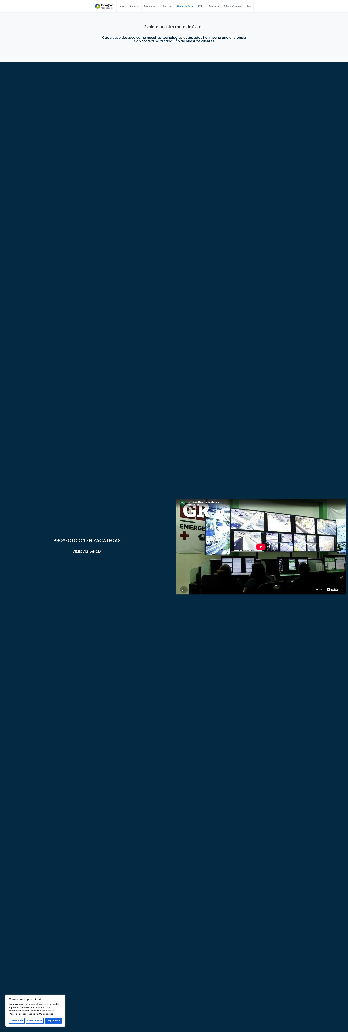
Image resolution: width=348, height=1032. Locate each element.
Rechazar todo (34, 1020)
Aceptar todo (53, 1020)
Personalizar (17, 1020)
